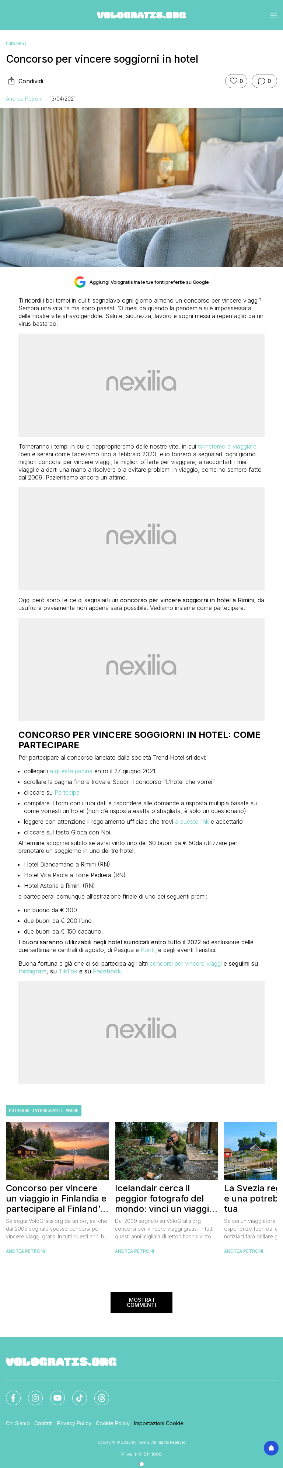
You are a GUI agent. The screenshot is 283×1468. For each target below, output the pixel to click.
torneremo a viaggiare (227, 446)
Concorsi (16, 43)
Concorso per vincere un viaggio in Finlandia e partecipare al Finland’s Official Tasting (56, 1198)
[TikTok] (75, 1393)
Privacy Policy (74, 1423)
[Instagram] (31, 1393)
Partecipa (67, 792)
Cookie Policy (113, 1423)
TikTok (68, 971)
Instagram (32, 971)
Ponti (147, 949)
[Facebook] (9, 1393)
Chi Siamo (18, 1423)
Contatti (43, 1423)
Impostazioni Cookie (159, 1423)
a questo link (192, 821)
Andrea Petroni (24, 98)
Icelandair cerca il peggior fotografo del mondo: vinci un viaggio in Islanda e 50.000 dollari (164, 1198)
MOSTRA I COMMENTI (141, 1302)
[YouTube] (53, 1393)
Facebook (107, 971)
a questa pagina (71, 771)
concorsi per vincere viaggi (186, 963)
